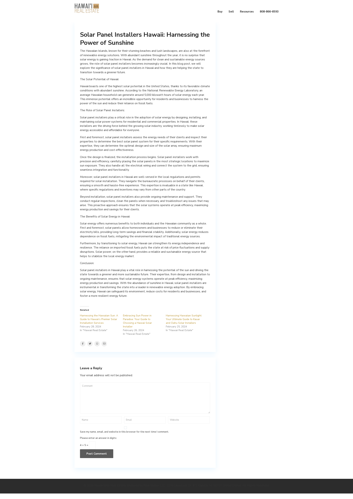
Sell (231, 11)
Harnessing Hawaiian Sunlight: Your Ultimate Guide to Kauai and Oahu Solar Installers (184, 319)
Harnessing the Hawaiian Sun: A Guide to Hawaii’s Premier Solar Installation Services (99, 319)
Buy (219, 11)
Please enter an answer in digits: (98, 438)
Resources (247, 11)
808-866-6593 (269, 11)
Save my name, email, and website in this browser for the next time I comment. (124, 432)
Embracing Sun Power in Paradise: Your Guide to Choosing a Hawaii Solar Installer (137, 321)
